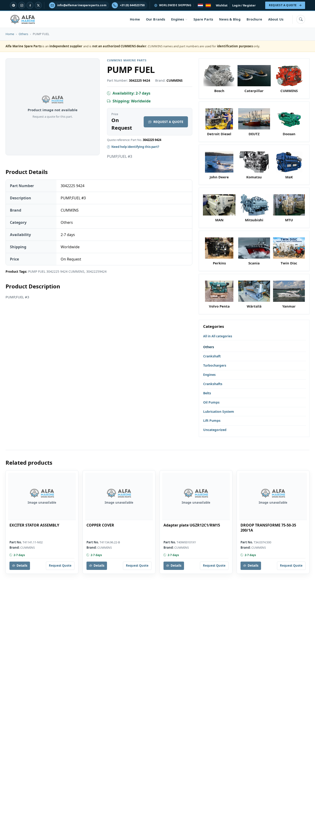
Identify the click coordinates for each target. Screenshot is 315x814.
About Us (275, 19)
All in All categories (217, 336)
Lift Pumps (211, 420)
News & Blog (230, 19)
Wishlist (222, 5)
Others (23, 34)
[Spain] (208, 5)
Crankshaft (212, 356)
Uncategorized (214, 430)
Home (135, 19)
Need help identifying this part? (135, 147)
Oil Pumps (211, 402)
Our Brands (155, 19)
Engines (177, 19)
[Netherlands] (200, 5)
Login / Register (244, 5)
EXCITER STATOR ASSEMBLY (34, 525)
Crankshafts (212, 384)
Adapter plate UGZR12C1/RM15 (191, 525)
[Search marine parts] (300, 19)
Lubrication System (218, 411)
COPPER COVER (100, 525)
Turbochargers (214, 365)
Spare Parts (203, 19)
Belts (207, 393)
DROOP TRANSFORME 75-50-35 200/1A (268, 528)
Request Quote (60, 565)
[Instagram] (21, 5)
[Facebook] (30, 5)
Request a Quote (168, 122)
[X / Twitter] (38, 5)
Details (22, 565)
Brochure (254, 19)
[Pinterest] (13, 5)
